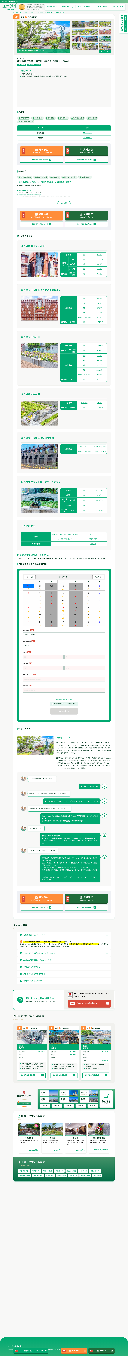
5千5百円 (93, 544)
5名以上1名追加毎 (84, 317)
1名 (84, 255)
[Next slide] (108, 51)
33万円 (99, 264)
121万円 (99, 308)
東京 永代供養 (23, 1171)
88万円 (99, 360)
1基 (84, 274)
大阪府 (68, 1106)
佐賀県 (92, 1106)
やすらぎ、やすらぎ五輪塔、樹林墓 (65, 534)
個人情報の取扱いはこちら (64, 699)
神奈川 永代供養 (24, 1175)
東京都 (9, 1350)
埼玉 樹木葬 (59, 1171)
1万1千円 (99, 490)
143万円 (99, 313)
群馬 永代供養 (37, 1175)
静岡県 (56, 1106)
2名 (84, 303)
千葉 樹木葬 (83, 1171)
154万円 (99, 370)
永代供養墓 (31, 65)
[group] (32, 1053)
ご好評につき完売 (99, 447)
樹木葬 (38, 65)
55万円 (99, 269)
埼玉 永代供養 (47, 1171)
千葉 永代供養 (71, 1171)
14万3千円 (99, 322)
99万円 (99, 303)
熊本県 (80, 1106)
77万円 (99, 298)
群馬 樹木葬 (49, 1175)
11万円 (99, 255)
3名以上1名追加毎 (84, 451)
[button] (52, 7)
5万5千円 (99, 500)
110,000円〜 (87, 133)
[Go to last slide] (102, 51)
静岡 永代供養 (61, 1175)
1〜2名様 (84, 403)
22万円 (99, 317)
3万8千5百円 (93, 539)
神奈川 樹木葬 (95, 1171)
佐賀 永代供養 (85, 1175)
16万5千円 (99, 259)
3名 (84, 308)
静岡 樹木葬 (73, 1175)
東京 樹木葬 (35, 1171)
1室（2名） (84, 447)
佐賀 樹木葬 (97, 1175)
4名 (84, 313)
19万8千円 (99, 346)
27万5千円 (99, 505)
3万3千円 (93, 534)
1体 (84, 490)
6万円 (99, 495)
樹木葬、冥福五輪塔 (65, 539)
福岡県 (44, 1106)
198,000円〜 (87, 138)
